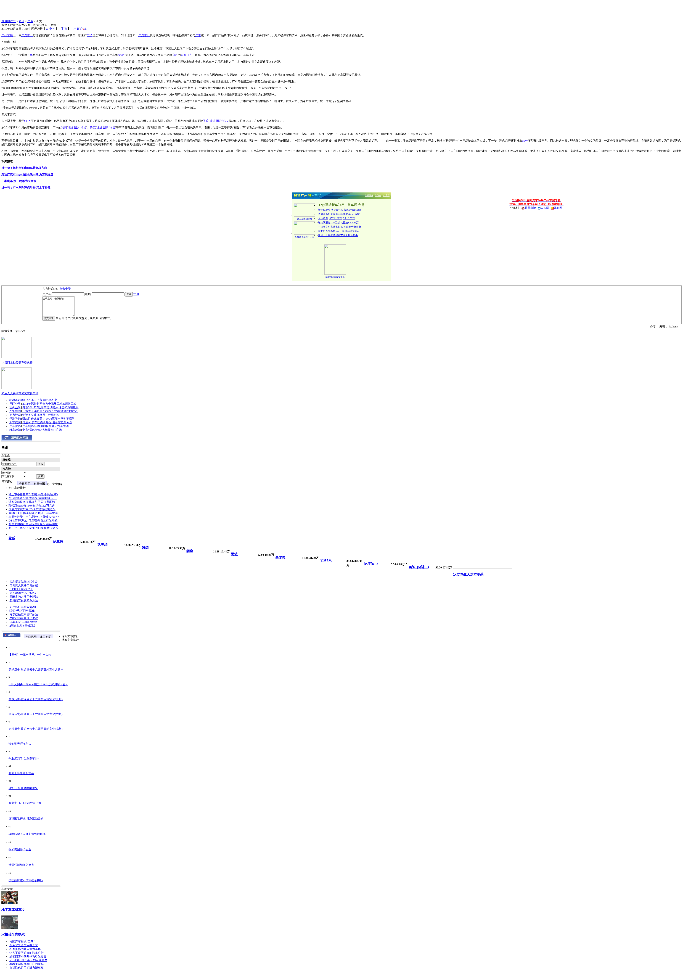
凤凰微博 (530, 207)
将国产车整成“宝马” (22, 941)
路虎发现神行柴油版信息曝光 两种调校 (33, 524)
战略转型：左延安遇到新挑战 (27, 833)
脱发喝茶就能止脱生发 (23, 581)
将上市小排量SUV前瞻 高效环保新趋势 (33, 494)
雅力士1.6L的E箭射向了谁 (25, 802)
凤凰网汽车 (8, 21)
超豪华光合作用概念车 (23, 945)
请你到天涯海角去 (20, 743)
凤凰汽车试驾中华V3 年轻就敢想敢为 (32, 509)
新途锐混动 (324, 209)
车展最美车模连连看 (304, 237)
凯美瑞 (102, 544)
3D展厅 (386, 195)
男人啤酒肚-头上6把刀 (23, 592)
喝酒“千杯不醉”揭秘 (22, 610)
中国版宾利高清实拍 (329, 227)
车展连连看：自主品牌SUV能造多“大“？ (34, 516)
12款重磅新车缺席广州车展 (338, 205)
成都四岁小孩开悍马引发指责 (27, 956)
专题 (361, 205)
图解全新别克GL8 (328, 214)
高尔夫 (280, 557)
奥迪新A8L (337, 209)
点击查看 (65, 288)
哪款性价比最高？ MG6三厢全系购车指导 (48, 418)
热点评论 (15, 414)
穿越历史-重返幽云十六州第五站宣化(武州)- (36, 699)
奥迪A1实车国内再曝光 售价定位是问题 (47, 422)
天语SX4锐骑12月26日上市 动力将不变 (33, 399)
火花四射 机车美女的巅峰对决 (28, 960)
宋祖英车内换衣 (13, 934)
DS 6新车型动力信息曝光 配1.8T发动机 (33, 520)
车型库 (378, 195)
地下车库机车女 (13, 910)
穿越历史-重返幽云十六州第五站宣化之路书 (36, 669)
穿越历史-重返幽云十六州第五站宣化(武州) (35, 714)
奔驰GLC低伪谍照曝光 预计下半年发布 (33, 513)
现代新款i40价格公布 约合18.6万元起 (32, 505)
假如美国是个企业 (20, 849)
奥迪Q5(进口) (419, 567)
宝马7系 (326, 560)
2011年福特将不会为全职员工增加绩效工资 (49, 403)
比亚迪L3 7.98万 (350, 222)
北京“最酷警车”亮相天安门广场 (42, 429)
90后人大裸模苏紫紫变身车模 (19, 393)
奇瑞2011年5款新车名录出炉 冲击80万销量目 (50, 407)
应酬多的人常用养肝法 (23, 596)
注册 (136, 294)
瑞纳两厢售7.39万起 (329, 222)
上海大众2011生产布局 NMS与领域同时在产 (50, 411)
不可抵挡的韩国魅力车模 (25, 949)
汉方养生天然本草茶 (468, 574)
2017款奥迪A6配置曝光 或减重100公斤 (33, 498)
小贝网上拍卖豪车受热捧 (17, 362)
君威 (12, 538)
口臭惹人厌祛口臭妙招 (23, 585)
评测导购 (15, 418)
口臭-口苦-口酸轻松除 (23, 621)
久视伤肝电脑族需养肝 (23, 606)
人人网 (545, 207)
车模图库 (369, 195)
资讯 (21, 21)
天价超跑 (323, 218)
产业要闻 (15, 411)
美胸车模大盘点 (350, 231)
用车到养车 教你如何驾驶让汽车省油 (45, 426)
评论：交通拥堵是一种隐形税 (40, 414)
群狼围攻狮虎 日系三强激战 (26, 818)
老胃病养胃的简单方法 (23, 600)
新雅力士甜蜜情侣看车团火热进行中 (338, 235)
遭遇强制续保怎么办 (21, 864)
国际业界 (15, 403)
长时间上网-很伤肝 (21, 589)
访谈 (30, 21)
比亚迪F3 (371, 564)
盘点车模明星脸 (304, 219)
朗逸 (189, 551)
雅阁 (145, 548)
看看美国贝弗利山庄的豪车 (26, 963)
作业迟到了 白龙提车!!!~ (24, 758)
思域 (234, 554)
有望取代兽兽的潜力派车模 (26, 967)
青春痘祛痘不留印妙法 (23, 614)
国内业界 (15, 407)
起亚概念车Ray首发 (349, 214)
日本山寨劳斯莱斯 (351, 227)
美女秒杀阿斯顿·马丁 (329, 231)
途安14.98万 (335, 218)
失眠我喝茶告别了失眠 (23, 618)
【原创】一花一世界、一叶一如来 (30, 654)
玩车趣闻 (15, 429)
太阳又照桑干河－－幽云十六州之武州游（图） (38, 684)
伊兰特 (58, 541)
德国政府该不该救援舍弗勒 (26, 880)
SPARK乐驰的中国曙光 (23, 788)
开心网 (558, 207)
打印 (65, 28)
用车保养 (15, 426)
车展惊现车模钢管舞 (335, 277)
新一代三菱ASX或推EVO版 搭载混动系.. (34, 528)
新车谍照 (15, 422)
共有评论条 (79, 28)
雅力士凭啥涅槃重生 (21, 773)
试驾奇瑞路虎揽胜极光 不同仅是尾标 (32, 501)
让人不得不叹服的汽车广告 (26, 952)
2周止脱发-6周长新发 (22, 625)
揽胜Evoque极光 (352, 209)
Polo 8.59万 (349, 218)
